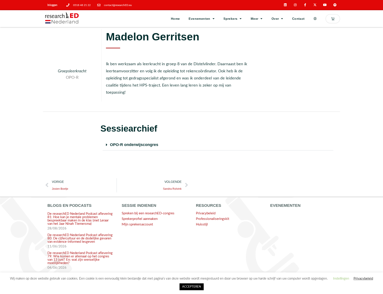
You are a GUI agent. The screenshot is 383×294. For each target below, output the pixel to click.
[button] (218, 145)
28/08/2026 (56, 228)
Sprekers (230, 18)
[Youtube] (325, 5)
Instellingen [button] (341, 278)
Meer (254, 18)
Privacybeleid (205, 213)
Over (275, 18)
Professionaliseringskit (212, 219)
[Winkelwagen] (333, 18)
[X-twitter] (315, 5)
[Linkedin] (285, 5)
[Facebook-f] (305, 5)
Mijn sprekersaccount (137, 224)
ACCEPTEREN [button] (191, 286)
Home (175, 18)
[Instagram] (295, 5)
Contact (298, 18)
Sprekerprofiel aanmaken (140, 219)
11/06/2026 (56, 246)
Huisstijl (202, 224)
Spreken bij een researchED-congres (148, 213)
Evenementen (199, 18)
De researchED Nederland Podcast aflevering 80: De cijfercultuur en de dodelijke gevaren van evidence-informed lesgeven (80, 238)
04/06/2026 (56, 267)
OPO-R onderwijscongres (134, 144)
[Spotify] (335, 5)
